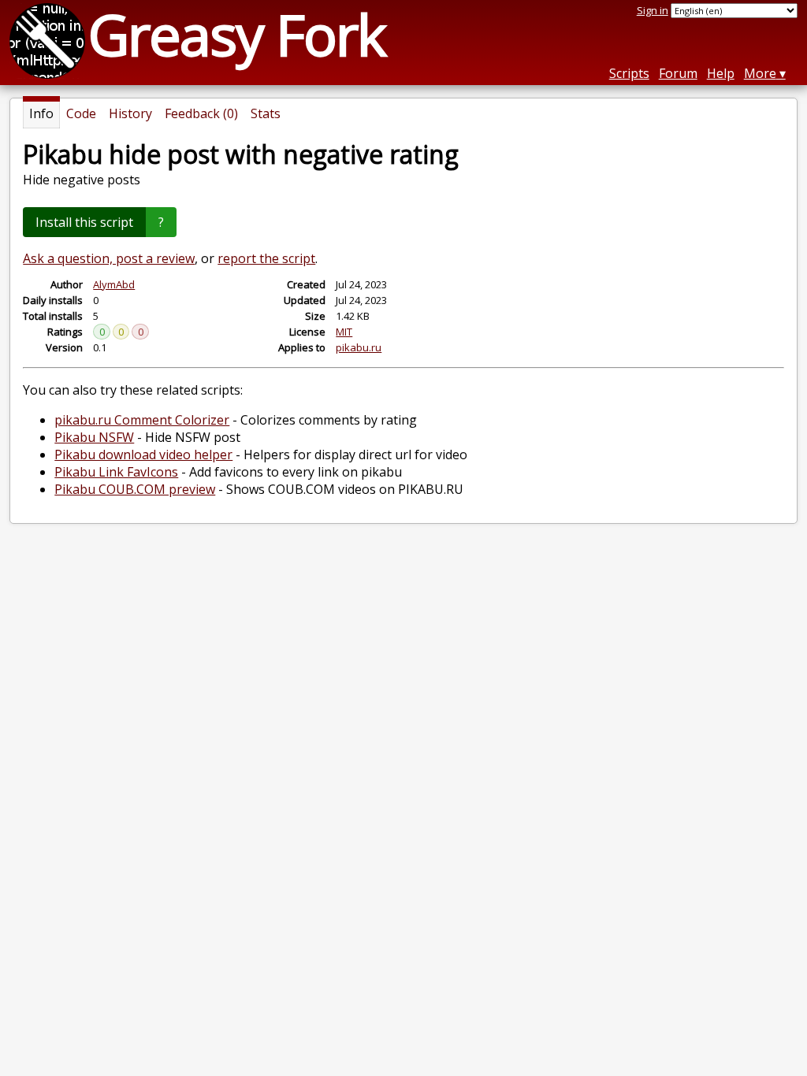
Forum (678, 73)
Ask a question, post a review (109, 258)
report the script (266, 258)
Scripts (629, 73)
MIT (344, 332)
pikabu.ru (358, 347)
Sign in (652, 10)
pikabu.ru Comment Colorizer (141, 420)
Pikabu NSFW (94, 437)
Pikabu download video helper (143, 454)
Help (720, 73)
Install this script (84, 222)
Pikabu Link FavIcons (116, 471)
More (760, 73)
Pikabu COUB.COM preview (134, 489)
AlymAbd (114, 284)
